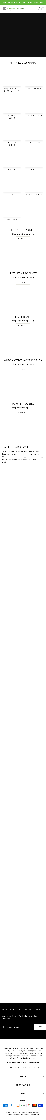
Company (22, 1076)
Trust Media (34, 1114)
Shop (22, 1093)
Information (22, 1085)
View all (23, 239)
